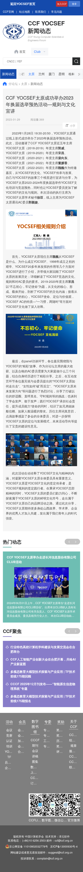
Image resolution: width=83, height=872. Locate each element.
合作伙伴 (22, 751)
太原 (31, 74)
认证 (9, 741)
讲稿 (35, 756)
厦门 (51, 74)
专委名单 (48, 746)
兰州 (41, 74)
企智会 (9, 767)
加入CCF (62, 3)
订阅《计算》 (35, 783)
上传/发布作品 (35, 772)
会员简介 (22, 730)
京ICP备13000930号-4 (64, 846)
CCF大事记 (73, 756)
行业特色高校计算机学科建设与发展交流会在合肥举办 (42, 649)
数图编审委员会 (35, 767)
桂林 (72, 74)
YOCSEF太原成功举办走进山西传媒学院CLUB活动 (41, 559)
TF (9, 757)
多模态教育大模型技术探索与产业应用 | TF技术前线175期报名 (42, 698)
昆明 (61, 74)
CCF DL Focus (35, 777)
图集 (35, 761)
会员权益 (22, 735)
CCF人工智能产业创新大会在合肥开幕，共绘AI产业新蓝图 (43, 661)
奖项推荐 (60, 746)
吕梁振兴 (9, 762)
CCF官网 (8, 11)
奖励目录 (60, 735)
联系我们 (40, 11)
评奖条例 (60, 751)
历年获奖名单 (60, 741)
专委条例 (48, 735)
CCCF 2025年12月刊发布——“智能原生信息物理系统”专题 (42, 686)
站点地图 (24, 11)
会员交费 (22, 746)
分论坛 (13, 83)
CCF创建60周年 (73, 762)
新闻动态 (8, 74)
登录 (74, 3)
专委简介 (48, 730)
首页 (22, 51)
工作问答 (48, 741)
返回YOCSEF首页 (22, 4)
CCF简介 (73, 735)
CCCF (35, 740)
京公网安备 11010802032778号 (28, 846)
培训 (9, 746)
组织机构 (73, 740)
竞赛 (9, 735)
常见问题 (56, 11)
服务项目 (73, 751)
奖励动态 (60, 730)
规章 (73, 745)
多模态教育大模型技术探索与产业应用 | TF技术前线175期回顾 (42, 673)
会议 (9, 730)
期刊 (35, 745)
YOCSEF (9, 751)
